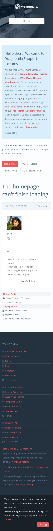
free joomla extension (16, 106)
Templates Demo (13, 401)
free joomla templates (30, 102)
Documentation (12, 437)
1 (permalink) (42, 206)
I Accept (43, 524)
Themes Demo (12, 411)
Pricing (8, 361)
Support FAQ (11, 422)
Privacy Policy (25, 515)
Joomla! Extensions (14, 392)
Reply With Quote (29, 281)
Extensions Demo (13, 406)
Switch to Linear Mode (16, 310)
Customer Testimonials (16, 351)
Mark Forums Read (31, 170)
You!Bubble (27, 149)
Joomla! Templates (14, 387)
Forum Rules (10, 163)
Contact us (10, 370)
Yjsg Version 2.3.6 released (17, 448)
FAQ (24, 163)
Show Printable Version (17, 298)
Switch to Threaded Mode (17, 318)
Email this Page (13, 302)
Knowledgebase (13, 432)
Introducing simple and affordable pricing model (26, 469)
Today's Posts (10, 170)
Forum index (10, 145)
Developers (10, 375)
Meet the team (12, 356)
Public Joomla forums (29, 145)
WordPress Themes (14, 396)
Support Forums (13, 427)
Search (34, 163)
